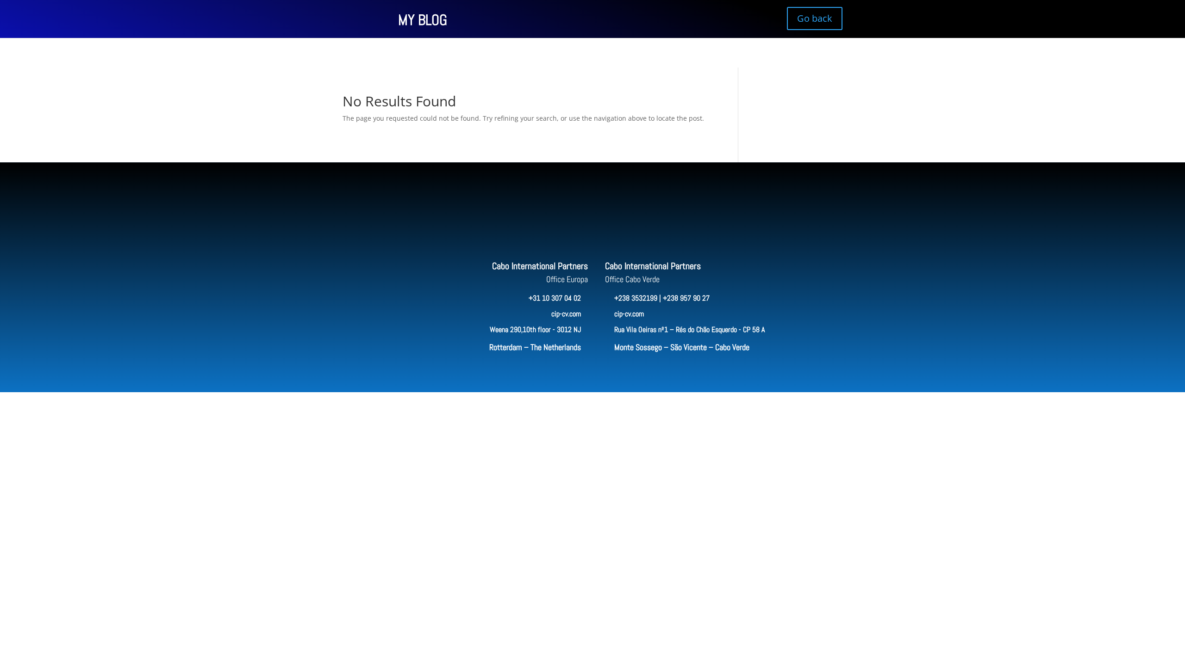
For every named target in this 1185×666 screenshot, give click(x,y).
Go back (814, 18)
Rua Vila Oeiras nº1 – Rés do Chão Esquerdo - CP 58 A (689, 329)
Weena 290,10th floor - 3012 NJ (535, 329)
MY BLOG (422, 20)
